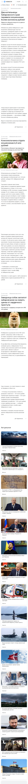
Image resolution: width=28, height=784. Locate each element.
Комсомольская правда (16, 8)
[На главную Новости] (8, 1)
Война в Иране (6, 4)
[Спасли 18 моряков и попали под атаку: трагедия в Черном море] (14, 441)
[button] (14, 160)
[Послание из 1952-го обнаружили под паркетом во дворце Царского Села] (14, 485)
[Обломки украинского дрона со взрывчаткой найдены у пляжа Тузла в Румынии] (14, 616)
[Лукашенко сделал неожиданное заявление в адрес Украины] (14, 507)
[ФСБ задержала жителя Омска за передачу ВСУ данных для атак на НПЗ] (14, 747)
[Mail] (4, 1)
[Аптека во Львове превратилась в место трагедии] (14, 594)
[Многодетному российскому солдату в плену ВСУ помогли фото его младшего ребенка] (14, 463)
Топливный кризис (22, 4)
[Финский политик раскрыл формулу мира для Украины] (14, 551)
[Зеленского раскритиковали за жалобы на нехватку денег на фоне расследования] (14, 725)
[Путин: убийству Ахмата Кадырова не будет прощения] (14, 573)
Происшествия (4, 10)
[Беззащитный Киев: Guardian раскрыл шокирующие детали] (14, 704)
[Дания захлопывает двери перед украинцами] (14, 660)
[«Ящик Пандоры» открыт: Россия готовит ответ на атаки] (14, 769)
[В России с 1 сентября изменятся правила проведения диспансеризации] (14, 682)
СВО (14, 4)
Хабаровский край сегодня (15, 136)
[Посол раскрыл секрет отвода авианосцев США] (14, 638)
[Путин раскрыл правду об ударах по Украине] (14, 529)
